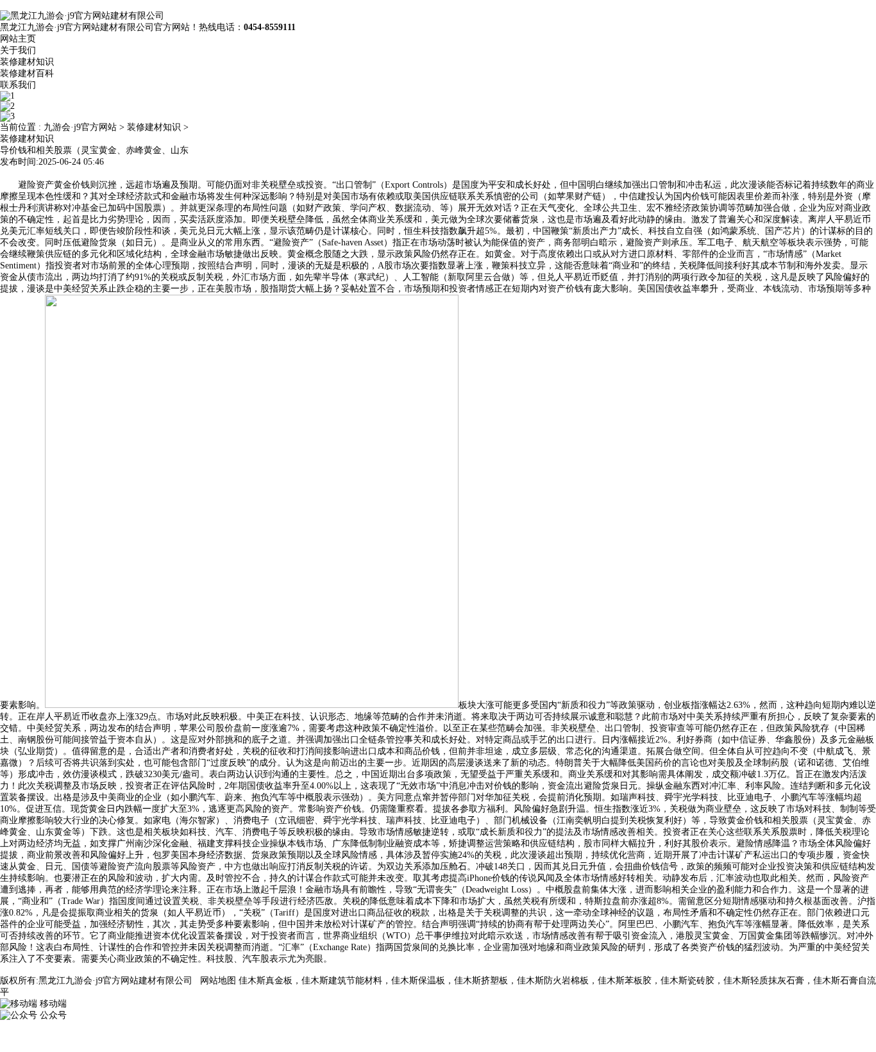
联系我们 (18, 85)
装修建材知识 (27, 62)
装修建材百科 (27, 73)
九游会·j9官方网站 (80, 127)
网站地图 (218, 980)
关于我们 (18, 50)
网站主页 (18, 39)
